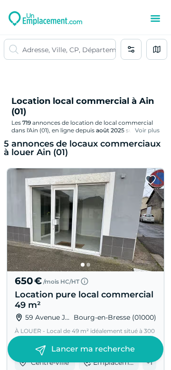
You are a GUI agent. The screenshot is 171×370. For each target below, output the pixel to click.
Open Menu (155, 18)
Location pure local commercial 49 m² (84, 299)
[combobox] (68, 49)
